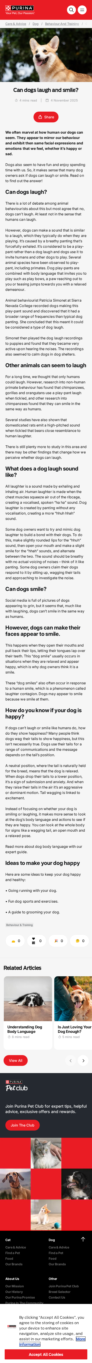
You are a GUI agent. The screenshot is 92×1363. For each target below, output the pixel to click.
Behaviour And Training (62, 24)
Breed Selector (60, 1292)
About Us (12, 1279)
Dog (36, 24)
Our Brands (14, 1264)
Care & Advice (15, 24)
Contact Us (57, 1297)
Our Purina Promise (20, 1297)
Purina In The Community (24, 1303)
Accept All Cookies (46, 1354)
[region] (46, 1333)
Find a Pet (12, 1253)
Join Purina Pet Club (64, 1286)
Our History (14, 1292)
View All (15, 1060)
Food (9, 1258)
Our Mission (14, 1286)
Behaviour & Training (19, 925)
